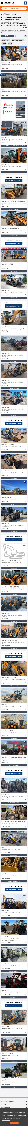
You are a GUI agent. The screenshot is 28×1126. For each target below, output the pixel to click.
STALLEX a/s (14, 1035)
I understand (14, 1123)
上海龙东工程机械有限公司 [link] (14, 881)
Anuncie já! (25, 2)
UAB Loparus (14, 568)
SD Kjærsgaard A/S (14, 621)
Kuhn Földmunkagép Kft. (13, 802)
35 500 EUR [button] (4, 565)
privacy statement (6, 1120)
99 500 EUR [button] (4, 475)
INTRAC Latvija (14, 172)
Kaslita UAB (13, 452)
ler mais (25, 27)
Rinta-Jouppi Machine (14, 765)
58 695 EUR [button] (4, 800)
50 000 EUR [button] (4, 709)
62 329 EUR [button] (4, 143)
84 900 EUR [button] (4, 501)
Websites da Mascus (9, 1101)
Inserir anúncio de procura (13, 180)
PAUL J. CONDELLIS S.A (14, 971)
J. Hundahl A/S (14, 738)
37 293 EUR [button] (4, 591)
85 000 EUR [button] (4, 385)
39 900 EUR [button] (4, 169)
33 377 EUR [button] (4, 206)
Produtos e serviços (6, 1107)
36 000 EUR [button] (4, 95)
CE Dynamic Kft (13, 997)
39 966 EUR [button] (4, 1058)
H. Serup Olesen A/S (13, 828)
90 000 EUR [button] (4, 295)
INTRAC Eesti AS (13, 361)
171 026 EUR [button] (4, 618)
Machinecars (14, 478)
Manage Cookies (12, 1118)
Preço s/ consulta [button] (5, 645)
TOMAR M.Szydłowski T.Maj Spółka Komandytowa (14, 145)
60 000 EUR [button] (4, 412)
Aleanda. (14, 945)
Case (8, 14)
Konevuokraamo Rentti (14, 388)
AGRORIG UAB (14, 297)
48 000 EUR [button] (4, 68)
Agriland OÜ (13, 504)
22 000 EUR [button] (4, 268)
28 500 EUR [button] (4, 449)
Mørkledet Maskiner (13, 209)
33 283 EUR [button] (4, 233)
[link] (14, 53)
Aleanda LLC (14, 918)
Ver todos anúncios (9, 112)
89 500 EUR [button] (4, 762)
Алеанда (14, 1087)
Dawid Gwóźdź (14, 271)
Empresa (3, 1104)
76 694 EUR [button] (4, 528)
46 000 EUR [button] (4, 358)
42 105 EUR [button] (4, 735)
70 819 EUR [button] (4, 331)
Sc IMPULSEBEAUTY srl (14, 98)
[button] (7, 36)
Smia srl (14, 71)
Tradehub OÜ (14, 415)
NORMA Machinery (14, 531)
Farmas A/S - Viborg (13, 235)
